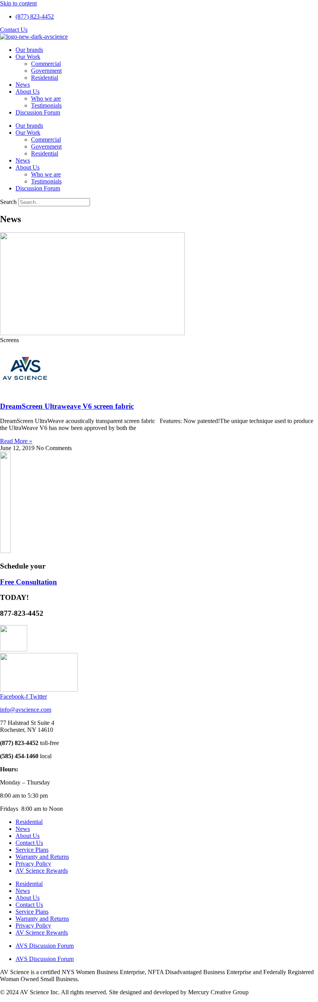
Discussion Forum (38, 112)
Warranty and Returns (42, 856)
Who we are (46, 98)
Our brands (29, 49)
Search (8, 202)
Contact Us (29, 842)
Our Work (28, 56)
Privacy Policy (33, 863)
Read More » (16, 441)
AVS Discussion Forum (45, 945)
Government (46, 70)
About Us (28, 91)
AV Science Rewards (42, 870)
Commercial (46, 63)
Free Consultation (28, 582)
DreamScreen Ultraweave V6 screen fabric (67, 406)
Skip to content (18, 3)
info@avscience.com (25, 709)
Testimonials (46, 105)
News (23, 84)
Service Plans (32, 849)
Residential (44, 77)
